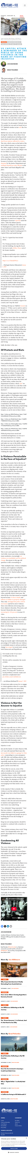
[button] (14, 1152)
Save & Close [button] (14, 1148)
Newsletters (17, 1120)
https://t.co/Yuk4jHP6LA (10, 261)
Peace (12, 44)
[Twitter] (5, 926)
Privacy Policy (3, 1127)
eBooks (16, 1124)
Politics (4, 42)
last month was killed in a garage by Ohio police (14, 754)
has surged (9, 647)
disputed (3, 163)
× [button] (26, 1138)
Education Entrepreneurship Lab (7, 1133)
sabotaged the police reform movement (13, 603)
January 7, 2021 (22, 681)
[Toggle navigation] (25, 5)
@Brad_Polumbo (12, 947)
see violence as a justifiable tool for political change (13, 558)
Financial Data (3, 1125)
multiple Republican (7, 165)
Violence (18, 44)
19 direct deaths (16, 597)
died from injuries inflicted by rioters (12, 141)
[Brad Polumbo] (3, 70)
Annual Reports (4, 1124)
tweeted (22, 306)
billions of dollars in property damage (13, 599)
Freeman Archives (18, 1125)
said (20, 383)
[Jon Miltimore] (3, 64)
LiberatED (3, 1134)
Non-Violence (5, 44)
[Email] (11, 926)
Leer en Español (22, 16)
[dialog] (14, 1146)
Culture (4, 1005)
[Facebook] (2, 926)
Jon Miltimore (12, 64)
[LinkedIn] (8, 926)
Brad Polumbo (12, 70)
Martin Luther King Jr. (14, 42)
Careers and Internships (5, 1122)
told (20, 127)
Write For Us (17, 1122)
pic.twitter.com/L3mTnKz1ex (12, 677)
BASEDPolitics (4, 950)
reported (18, 220)
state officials (18, 165)
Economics (4, 992)
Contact (2, 1120)
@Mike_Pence (16, 248)
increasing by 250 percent (9, 612)
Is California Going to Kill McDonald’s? (13, 1094)
